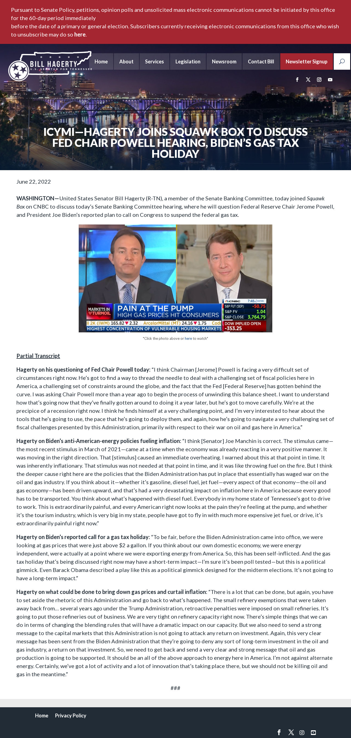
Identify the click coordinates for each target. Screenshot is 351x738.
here (80, 34)
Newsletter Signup (306, 61)
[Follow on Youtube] (330, 79)
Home (101, 61)
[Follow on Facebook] (297, 79)
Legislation (188, 61)
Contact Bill (261, 61)
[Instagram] (301, 732)
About (126, 61)
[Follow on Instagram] (319, 79)
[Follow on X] (308, 79)
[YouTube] (313, 732)
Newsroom (224, 61)
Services (154, 61)
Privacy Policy (70, 715)
